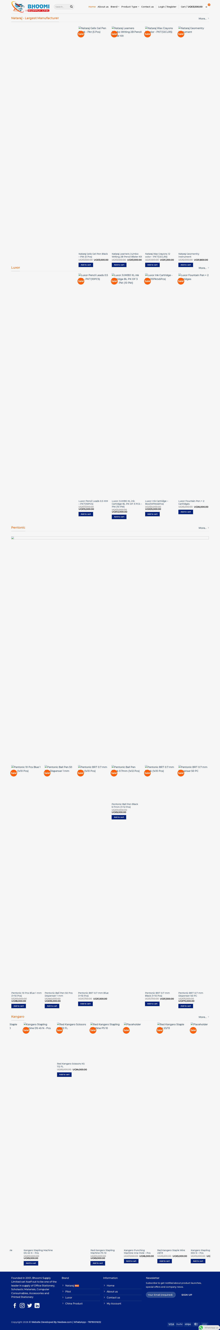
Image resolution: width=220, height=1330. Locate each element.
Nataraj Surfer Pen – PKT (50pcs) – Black (133, 61)
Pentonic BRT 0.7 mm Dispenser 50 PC (91, 994)
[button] (167, 6)
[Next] (208, 151)
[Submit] (71, 6)
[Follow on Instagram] (22, 1306)
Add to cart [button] (94, 265)
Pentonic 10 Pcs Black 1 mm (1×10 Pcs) (159, 800)
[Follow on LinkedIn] (37, 1306)
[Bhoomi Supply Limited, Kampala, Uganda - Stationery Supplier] (30, 7)
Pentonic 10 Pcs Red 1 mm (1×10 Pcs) (194, 994)
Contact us (147, 6)
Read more (120, 1002)
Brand (114, 6)
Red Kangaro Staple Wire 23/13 (159, 1251)
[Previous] (78, 151)
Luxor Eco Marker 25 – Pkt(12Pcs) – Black (175, 308)
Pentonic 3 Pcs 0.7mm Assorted (125, 994)
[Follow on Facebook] (14, 1306)
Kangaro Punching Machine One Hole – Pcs (125, 1251)
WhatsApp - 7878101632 (87, 1322)
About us (103, 6)
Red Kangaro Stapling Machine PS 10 (90, 1251)
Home (92, 6)
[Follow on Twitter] (29, 1306)
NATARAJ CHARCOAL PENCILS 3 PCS (99, 255)
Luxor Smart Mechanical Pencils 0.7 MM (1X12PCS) (110, 502)
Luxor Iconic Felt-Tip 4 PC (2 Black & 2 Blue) (144, 308)
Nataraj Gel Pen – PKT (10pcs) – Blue (165, 61)
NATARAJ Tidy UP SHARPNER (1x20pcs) (199, 46)
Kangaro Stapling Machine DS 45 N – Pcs (25, 1251)
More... (202, 18)
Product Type (129, 6)
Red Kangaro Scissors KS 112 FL (58, 1065)
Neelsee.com (64, 1322)
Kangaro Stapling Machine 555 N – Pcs (192, 1251)
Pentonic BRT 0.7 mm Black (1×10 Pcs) (57, 994)
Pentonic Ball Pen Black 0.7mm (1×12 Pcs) (25, 805)
